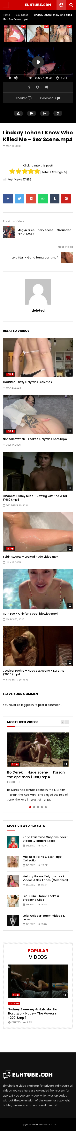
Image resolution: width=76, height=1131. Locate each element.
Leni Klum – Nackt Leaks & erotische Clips (41, 898)
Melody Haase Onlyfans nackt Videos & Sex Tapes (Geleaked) (45, 878)
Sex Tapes (22, 15)
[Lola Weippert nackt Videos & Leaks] (13, 920)
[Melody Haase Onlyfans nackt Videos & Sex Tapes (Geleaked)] (13, 881)
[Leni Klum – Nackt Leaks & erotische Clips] (13, 901)
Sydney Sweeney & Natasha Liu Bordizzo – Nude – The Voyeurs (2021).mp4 (32, 1013)
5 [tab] (46, 807)
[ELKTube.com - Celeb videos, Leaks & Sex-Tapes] (38, 5)
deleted (38, 310)
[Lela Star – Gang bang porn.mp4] (67, 257)
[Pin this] (66, 198)
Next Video (65, 247)
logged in (27, 705)
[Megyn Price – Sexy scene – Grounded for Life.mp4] (9, 232)
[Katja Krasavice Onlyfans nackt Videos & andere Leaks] (13, 842)
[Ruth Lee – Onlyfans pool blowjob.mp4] (38, 589)
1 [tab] (30, 807)
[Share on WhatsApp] (43, 198)
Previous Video (13, 221)
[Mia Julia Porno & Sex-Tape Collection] (13, 861)
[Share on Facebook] (8, 198)
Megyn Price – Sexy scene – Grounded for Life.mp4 (44, 232)
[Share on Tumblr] (54, 198)
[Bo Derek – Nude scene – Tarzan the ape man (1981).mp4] (38, 749)
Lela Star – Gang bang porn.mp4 (35, 257)
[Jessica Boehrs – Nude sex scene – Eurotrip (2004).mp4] (38, 646)
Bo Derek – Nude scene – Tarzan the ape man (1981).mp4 (36, 774)
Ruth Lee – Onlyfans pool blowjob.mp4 (30, 614)
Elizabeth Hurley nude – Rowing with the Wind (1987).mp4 (35, 498)
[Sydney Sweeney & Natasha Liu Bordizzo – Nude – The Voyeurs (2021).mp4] (38, 981)
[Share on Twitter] (19, 198)
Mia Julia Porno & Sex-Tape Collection (42, 858)
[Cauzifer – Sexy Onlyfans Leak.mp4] (38, 357)
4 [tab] (42, 807)
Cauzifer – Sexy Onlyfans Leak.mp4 (27, 382)
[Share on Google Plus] (31, 198)
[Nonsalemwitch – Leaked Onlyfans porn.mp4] (38, 414)
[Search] (71, 5)
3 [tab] (38, 807)
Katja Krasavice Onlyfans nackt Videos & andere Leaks (45, 839)
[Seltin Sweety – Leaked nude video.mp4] (38, 532)
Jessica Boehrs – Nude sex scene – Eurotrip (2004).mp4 (33, 672)
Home (6, 15)
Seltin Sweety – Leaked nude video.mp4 (31, 557)
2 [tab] (34, 807)
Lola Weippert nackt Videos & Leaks (44, 917)
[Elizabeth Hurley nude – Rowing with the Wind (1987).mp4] (38, 471)
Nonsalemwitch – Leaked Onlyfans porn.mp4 (35, 439)
